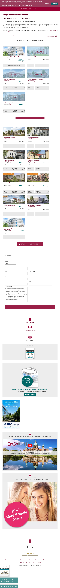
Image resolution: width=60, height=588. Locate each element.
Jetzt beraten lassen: (7, 580)
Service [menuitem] (31, 559)
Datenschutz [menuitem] (29, 562)
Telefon (7, 281)
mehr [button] (32, 5)
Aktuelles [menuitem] (16, 559)
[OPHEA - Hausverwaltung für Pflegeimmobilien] (30, 414)
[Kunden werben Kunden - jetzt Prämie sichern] (30, 505)
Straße (6, 271)
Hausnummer (32, 271)
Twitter (28, 536)
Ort (29, 276)
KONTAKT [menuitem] (53, 559)
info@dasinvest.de (30, 330)
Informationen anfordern (30, 307)
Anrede (7, 261)
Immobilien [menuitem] (8, 559)
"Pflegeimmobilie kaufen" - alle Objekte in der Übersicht (30, 118)
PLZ (5, 276)
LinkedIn (30, 536)
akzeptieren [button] (54, 3)
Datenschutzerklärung (9, 300)
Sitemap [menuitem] (35, 562)
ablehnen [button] (47, 3)
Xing (32, 536)
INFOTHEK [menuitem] (46, 559)
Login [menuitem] (39, 562)
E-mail (34, 536)
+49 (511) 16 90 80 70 (30, 322)
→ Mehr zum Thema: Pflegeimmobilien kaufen (12, 35)
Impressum (20, 565)
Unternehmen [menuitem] (24, 559)
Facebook (26, 536)
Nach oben (30, 541)
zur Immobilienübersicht (30, 244)
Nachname (31, 266)
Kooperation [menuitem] (39, 559)
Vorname (7, 266)
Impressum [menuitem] (21, 562)
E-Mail (31, 281)
